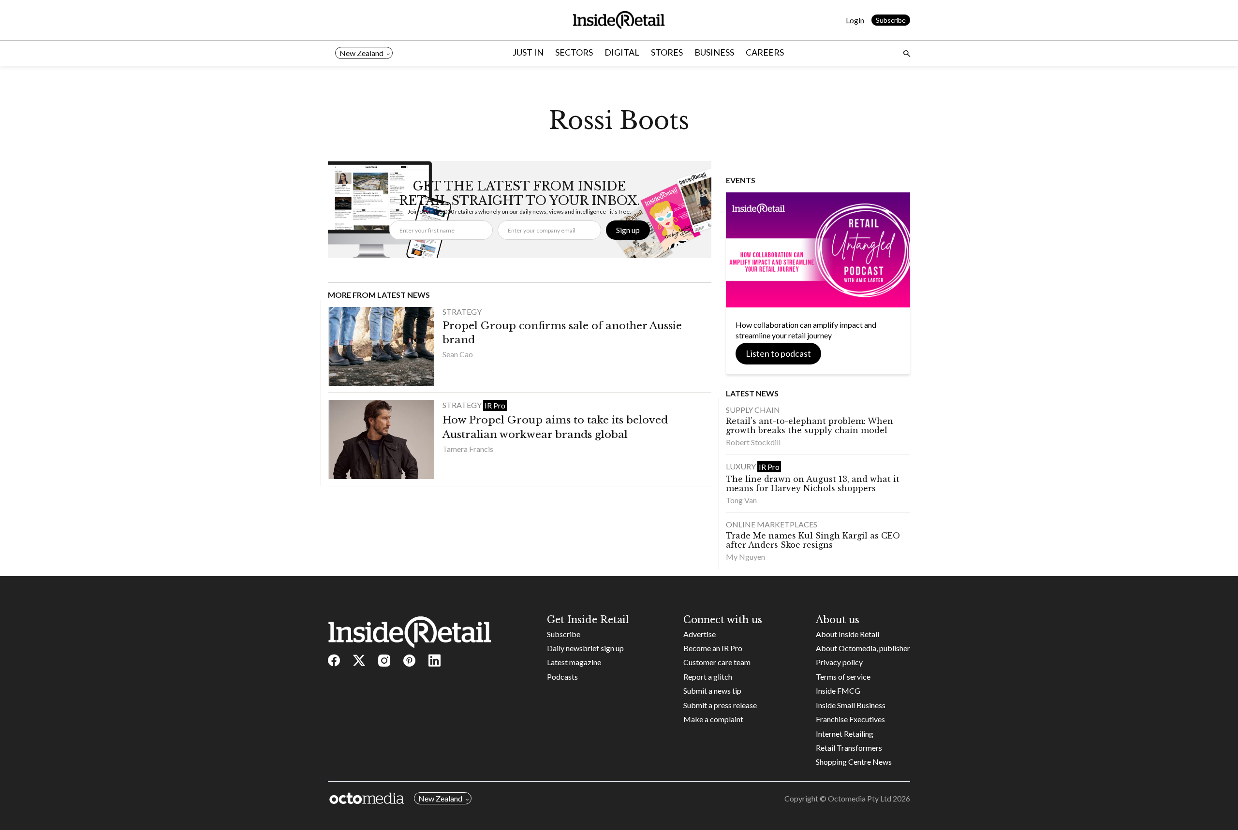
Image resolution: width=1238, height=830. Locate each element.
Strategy (462, 311)
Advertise (699, 634)
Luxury (741, 466)
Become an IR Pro (712, 648)
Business (714, 52)
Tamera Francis (467, 448)
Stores (667, 52)
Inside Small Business (850, 705)
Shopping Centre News (854, 761)
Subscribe (891, 20)
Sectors (574, 52)
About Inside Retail (847, 634)
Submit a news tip (712, 690)
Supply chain (753, 409)
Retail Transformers (849, 747)
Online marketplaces (771, 524)
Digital (621, 52)
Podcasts (562, 676)
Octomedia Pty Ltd (859, 798)
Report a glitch (707, 676)
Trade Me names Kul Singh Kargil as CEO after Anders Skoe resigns (813, 540)
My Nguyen (745, 556)
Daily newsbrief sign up (585, 648)
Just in (528, 52)
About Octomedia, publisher (863, 648)
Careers (765, 52)
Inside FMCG (838, 690)
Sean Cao (457, 354)
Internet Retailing (844, 733)
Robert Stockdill (753, 442)
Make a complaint (713, 719)
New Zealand (361, 53)
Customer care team (717, 662)
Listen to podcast (778, 353)
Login (855, 20)
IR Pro (495, 405)
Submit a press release (720, 705)
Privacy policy (839, 662)
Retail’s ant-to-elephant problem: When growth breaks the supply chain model (809, 425)
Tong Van (741, 500)
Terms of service (843, 676)
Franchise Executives (850, 719)
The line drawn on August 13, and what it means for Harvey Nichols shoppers (812, 483)
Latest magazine (574, 662)
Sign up (628, 229)
